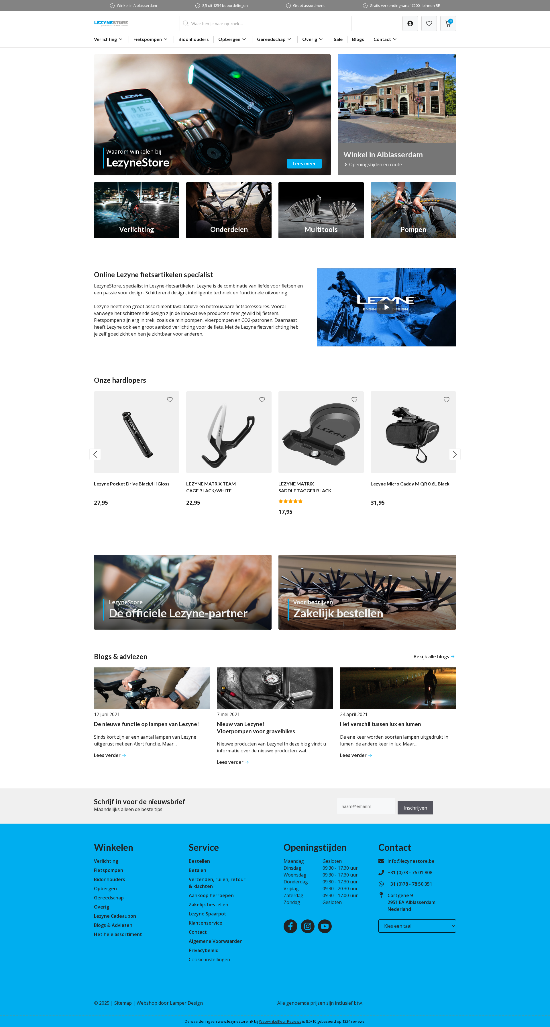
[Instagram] (308, 926)
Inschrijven (415, 808)
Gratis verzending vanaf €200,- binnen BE (405, 5)
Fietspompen (147, 39)
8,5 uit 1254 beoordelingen (225, 5)
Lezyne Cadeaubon (115, 916)
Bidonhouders (193, 39)
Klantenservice (205, 923)
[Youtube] (325, 926)
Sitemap (123, 1003)
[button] (95, 454)
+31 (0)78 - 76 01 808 (410, 872)
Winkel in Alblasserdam (137, 5)
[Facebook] (290, 926)
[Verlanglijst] (410, 23)
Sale (338, 39)
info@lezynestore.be (411, 861)
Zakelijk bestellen (208, 904)
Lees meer (304, 163)
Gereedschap (271, 39)
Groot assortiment (309, 5)
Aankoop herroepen (211, 895)
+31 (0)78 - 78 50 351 (410, 884)
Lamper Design (186, 1003)
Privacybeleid (204, 950)
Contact (382, 39)
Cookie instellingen (209, 959)
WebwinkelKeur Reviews (280, 1021)
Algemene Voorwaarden (216, 941)
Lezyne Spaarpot (207, 914)
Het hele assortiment (118, 934)
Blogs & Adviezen (113, 925)
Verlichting (105, 39)
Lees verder (107, 755)
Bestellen (199, 861)
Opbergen (229, 39)
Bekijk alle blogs (431, 656)
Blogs (358, 39)
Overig (309, 39)
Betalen (197, 870)
